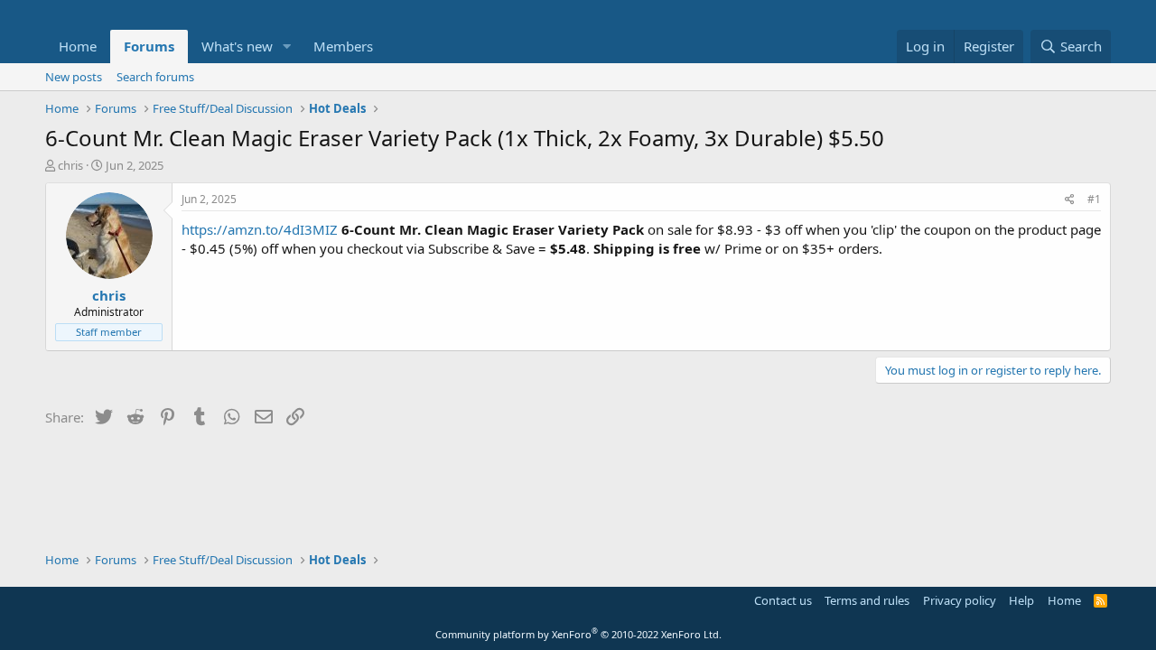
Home (78, 46)
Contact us (783, 600)
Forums (149, 46)
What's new (237, 46)
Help (1021, 600)
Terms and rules (867, 600)
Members (343, 46)
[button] (287, 46)
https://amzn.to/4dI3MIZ (260, 229)
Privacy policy (959, 600)
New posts (73, 77)
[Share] (1069, 200)
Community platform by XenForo (578, 634)
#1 (1094, 199)
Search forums (155, 77)
